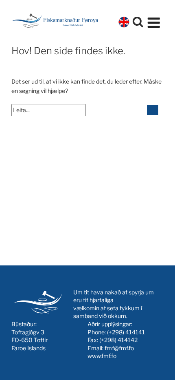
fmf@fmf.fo (119, 348)
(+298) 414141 (126, 332)
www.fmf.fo (102, 355)
